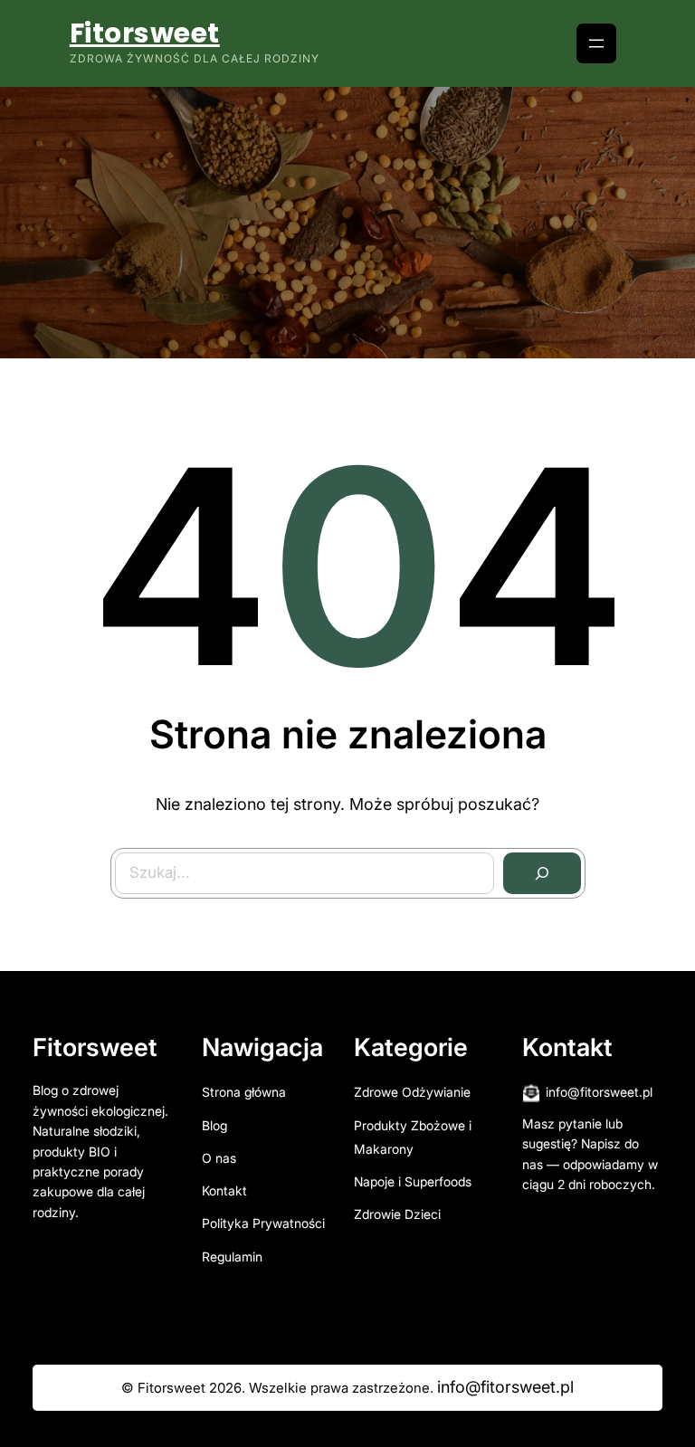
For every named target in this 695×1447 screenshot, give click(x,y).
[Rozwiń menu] (596, 43)
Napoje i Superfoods (412, 1181)
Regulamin (232, 1256)
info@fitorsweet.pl (599, 1092)
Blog (214, 1125)
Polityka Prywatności (263, 1223)
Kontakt (224, 1190)
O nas (219, 1158)
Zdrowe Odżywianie (412, 1092)
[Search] (542, 873)
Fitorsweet (145, 33)
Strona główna (244, 1092)
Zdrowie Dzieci (397, 1214)
